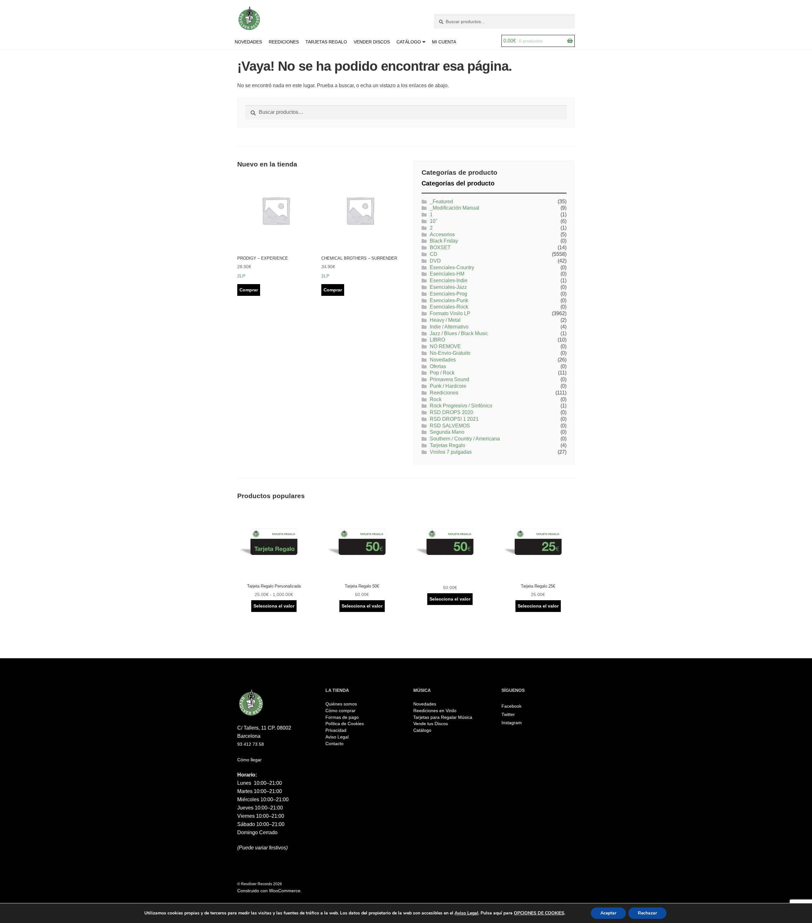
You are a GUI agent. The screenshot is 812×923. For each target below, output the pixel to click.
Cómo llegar (249, 759)
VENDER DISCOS (372, 41)
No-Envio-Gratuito (450, 353)
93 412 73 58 (250, 744)
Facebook (511, 706)
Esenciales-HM (447, 273)
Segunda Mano (447, 432)
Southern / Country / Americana (465, 438)
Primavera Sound (449, 379)
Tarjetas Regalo (447, 445)
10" (433, 221)
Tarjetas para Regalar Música (442, 717)
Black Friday (444, 241)
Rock (436, 399)
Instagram (511, 722)
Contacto (334, 743)
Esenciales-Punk (449, 300)
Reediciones (444, 392)
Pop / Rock (442, 372)
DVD (435, 260)
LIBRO (437, 339)
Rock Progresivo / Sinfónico (461, 405)
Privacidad (335, 730)
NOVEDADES (248, 41)
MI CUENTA (444, 41)
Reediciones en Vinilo (434, 710)
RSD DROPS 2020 (451, 412)
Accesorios (442, 234)
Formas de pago (342, 717)
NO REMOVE (445, 346)
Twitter (508, 714)
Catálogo (422, 730)
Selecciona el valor (273, 605)
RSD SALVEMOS (450, 425)
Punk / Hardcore (448, 386)
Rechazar (647, 913)
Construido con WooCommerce (268, 890)
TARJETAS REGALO (326, 41)
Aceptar (608, 913)
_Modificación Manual (454, 208)
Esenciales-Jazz (448, 287)
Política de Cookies (344, 723)
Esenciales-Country (452, 267)
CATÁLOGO (408, 41)
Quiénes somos (341, 703)
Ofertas (438, 366)
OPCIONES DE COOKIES (539, 913)
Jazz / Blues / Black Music (459, 333)
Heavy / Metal (445, 320)
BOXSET (440, 247)
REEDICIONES (284, 41)
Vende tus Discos (430, 723)
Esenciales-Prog (448, 293)
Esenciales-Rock (449, 306)
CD (433, 254)
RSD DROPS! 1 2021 (454, 419)
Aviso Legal (337, 736)
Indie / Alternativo (449, 326)
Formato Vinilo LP (450, 313)
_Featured (441, 201)
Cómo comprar (340, 710)
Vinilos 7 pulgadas (451, 452)
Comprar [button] (248, 289)
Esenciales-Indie (449, 280)
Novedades (443, 359)
